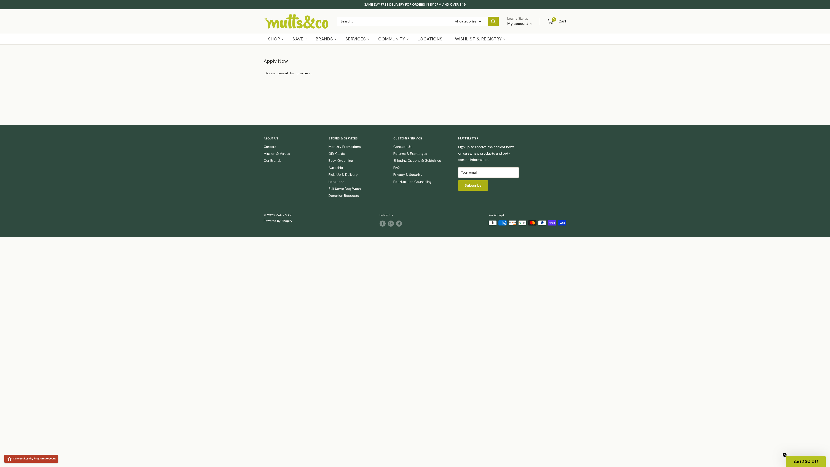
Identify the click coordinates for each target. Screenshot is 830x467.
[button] (806, 461)
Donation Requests (344, 195)
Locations (336, 181)
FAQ (396, 167)
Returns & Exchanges (410, 153)
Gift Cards (337, 153)
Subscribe (473, 185)
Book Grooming (341, 160)
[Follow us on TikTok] (399, 223)
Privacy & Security (407, 174)
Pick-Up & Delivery (343, 174)
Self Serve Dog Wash (345, 188)
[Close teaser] (784, 455)
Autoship (336, 167)
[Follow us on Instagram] (391, 223)
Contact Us (402, 146)
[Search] (493, 21)
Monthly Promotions (345, 146)
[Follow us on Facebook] (383, 223)
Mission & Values (277, 153)
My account (518, 23)
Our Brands (272, 160)
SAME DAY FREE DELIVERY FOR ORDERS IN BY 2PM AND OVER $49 (415, 4)
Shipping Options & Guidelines (417, 160)
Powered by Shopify (278, 221)
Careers (270, 146)
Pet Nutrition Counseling (412, 181)
